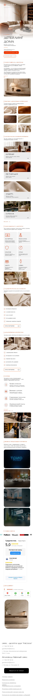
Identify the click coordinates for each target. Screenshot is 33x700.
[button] (29, 4)
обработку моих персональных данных (14, 624)
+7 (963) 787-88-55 (11, 4)
